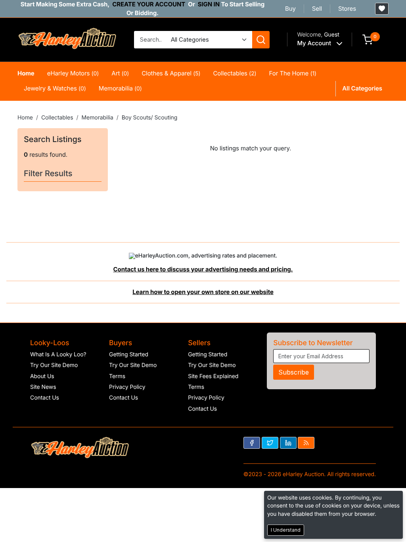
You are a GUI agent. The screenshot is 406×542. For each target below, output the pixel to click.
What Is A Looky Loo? (58, 354)
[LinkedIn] (288, 443)
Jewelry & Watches (55, 88)
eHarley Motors (73, 73)
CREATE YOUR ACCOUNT (148, 4)
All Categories (362, 88)
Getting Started (128, 354)
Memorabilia (120, 88)
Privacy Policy (127, 387)
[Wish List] (382, 9)
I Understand (286, 530)
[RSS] (306, 443)
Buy (290, 8)
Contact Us (44, 397)
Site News (43, 387)
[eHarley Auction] (67, 39)
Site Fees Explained (213, 376)
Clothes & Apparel (171, 73)
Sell (317, 8)
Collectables (234, 73)
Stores (347, 8)
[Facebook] (251, 443)
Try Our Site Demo (54, 365)
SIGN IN (209, 4)
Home (25, 73)
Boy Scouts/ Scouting (149, 117)
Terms (117, 376)
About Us (42, 376)
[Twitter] (270, 443)
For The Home (293, 73)
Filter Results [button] (49, 173)
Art (120, 73)
